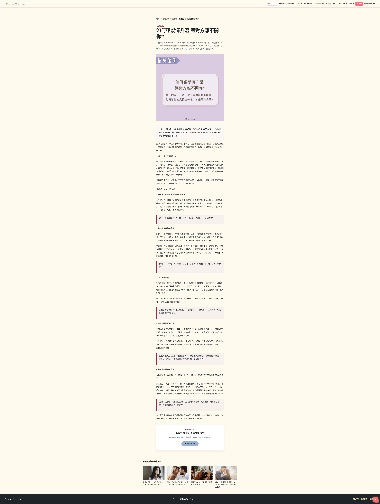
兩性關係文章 (330, 3)
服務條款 (364, 499)
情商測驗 (351, 3)
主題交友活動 (341, 3)
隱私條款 (355, 499)
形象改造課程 (319, 3)
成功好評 (299, 3)
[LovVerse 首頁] (14, 3)
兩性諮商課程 (308, 3)
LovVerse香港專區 (369, 3)
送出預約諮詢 (190, 444)
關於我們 (282, 3)
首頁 (157, 19)
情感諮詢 (174, 19)
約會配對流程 (290, 3)
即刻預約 (359, 3)
